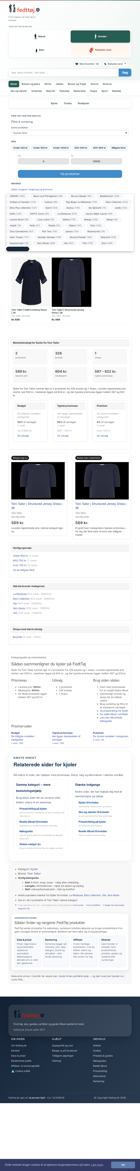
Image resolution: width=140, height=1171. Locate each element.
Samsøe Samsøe (49, 237)
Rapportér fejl (23, 908)
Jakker (60, 83)
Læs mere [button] (97, 1164)
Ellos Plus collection (23, 207)
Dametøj (64, 90)
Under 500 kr (40, 147)
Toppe (93, 90)
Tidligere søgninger (63, 1055)
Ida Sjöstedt (97, 207)
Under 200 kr (20, 147)
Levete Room (19, 219)
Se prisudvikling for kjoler (114, 710)
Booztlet (17, 636)
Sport (104, 90)
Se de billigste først (23, 569)
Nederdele (80, 90)
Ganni (51, 207)
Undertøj (36, 90)
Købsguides (99, 1060)
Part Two (49, 231)
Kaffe (16, 213)
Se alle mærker (18, 249)
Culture (51, 202)
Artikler (97, 1045)
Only (95, 225)
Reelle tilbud (100, 1065)
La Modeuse (67, 213)
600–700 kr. (20, 560)
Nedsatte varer (115, 64)
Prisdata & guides (103, 1055)
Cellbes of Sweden (23, 202)
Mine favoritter (89, 64)
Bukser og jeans (31, 83)
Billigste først (119, 147)
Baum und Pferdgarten (48, 196)
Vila (69, 243)
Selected (108, 237)
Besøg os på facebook (64, 1050)
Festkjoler (83, 103)
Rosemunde (96, 231)
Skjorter (50, 90)
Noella (54, 225)
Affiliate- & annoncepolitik (25, 1065)
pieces (72, 231)
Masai (112, 219)
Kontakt (15, 1050)
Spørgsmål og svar (62, 1045)
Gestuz (73, 207)
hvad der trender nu (112, 976)
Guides (97, 1050)
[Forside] (24, 8)
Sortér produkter (19, 127)
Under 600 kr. (21, 555)
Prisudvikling (100, 1071)
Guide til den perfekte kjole (74, 976)
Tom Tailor (34, 873)
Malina (69, 219)
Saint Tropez (19, 237)
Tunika (68, 103)
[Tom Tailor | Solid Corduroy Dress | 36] (31, 282)
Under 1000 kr (61, 147)
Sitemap (56, 1060)
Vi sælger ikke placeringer (113, 905)
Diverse (107, 83)
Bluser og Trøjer (77, 83)
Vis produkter (70, 174)
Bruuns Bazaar (81, 196)
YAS (87, 243)
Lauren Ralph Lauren (99, 213)
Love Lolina (45, 219)
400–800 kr (99, 147)
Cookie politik (22, 1071)
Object (75, 225)
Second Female (81, 237)
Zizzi (107, 243)
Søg (125, 72)
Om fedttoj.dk (19, 1045)
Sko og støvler (18, 90)
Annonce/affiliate (93, 905)
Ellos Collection (117, 202)
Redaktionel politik (21, 1060)
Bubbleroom (109, 196)
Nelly (35, 225)
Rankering (98, 1081)
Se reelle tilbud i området (114, 714)
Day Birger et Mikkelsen (81, 202)
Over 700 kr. (20, 565)
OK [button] (123, 1165)
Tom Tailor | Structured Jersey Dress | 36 (36, 505)
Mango (91, 219)
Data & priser (78, 905)
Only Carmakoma (21, 231)
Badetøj (116, 90)
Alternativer (99, 1076)
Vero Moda (46, 243)
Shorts (95, 83)
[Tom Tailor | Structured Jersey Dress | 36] (71, 282)
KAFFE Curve (39, 213)
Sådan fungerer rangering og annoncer (32, 189)
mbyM (15, 225)
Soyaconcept (19, 243)
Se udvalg (23, 435)
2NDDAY (17, 196)
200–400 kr (80, 147)
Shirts (47, 83)
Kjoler (13, 83)
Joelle (121, 207)
